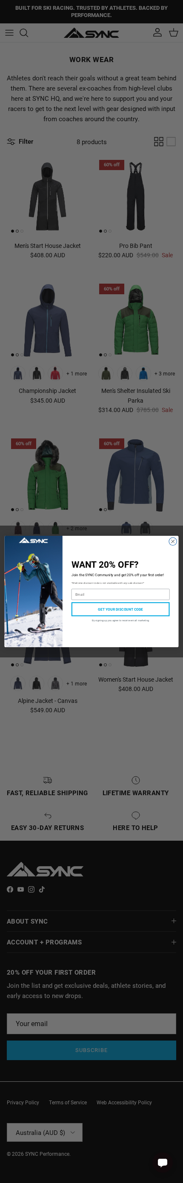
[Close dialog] (173, 541)
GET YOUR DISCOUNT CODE (120, 609)
